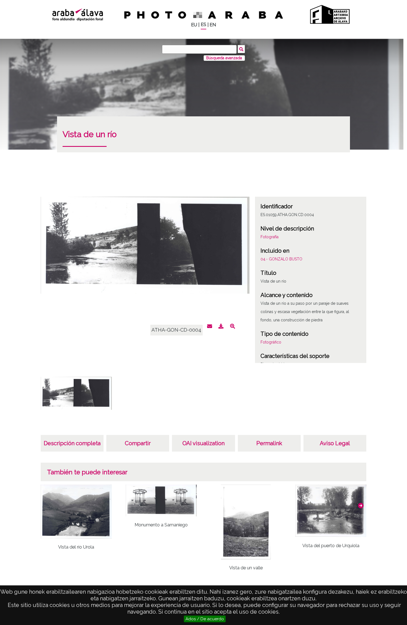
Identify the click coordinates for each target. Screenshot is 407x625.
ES (203, 24)
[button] (361, 505)
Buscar (241, 49)
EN (213, 24)
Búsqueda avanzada (224, 58)
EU (194, 24)
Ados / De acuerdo (205, 618)
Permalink (269, 443)
